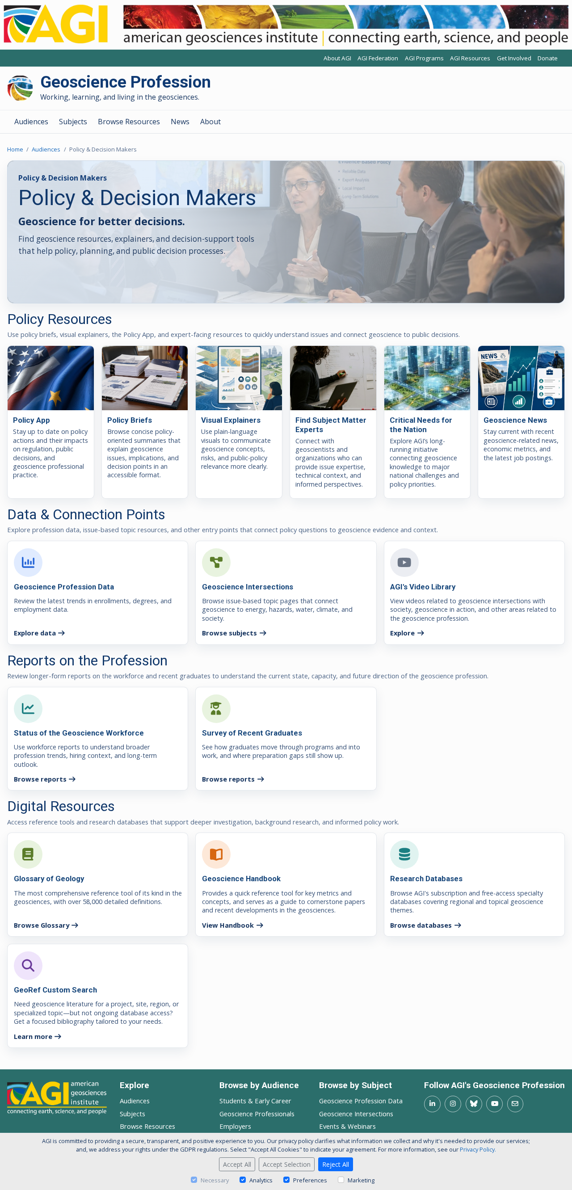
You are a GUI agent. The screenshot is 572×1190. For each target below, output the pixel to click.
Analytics (261, 1180)
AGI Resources (470, 58)
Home (15, 149)
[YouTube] (494, 1104)
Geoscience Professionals (256, 1113)
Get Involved (514, 58)
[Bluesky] (474, 1104)
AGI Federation (378, 58)
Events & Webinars (347, 1126)
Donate (548, 58)
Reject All (335, 1164)
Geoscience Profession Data (361, 1100)
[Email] (515, 1104)
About (210, 121)
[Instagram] (453, 1104)
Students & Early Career (255, 1100)
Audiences (31, 121)
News (180, 121)
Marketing (361, 1180)
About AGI (337, 58)
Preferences (310, 1180)
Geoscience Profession (125, 82)
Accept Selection (287, 1164)
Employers (235, 1126)
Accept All (237, 1164)
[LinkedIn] (432, 1104)
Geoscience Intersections (356, 1113)
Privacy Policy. (478, 1149)
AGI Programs (424, 58)
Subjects (73, 121)
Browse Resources (129, 121)
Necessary (215, 1180)
